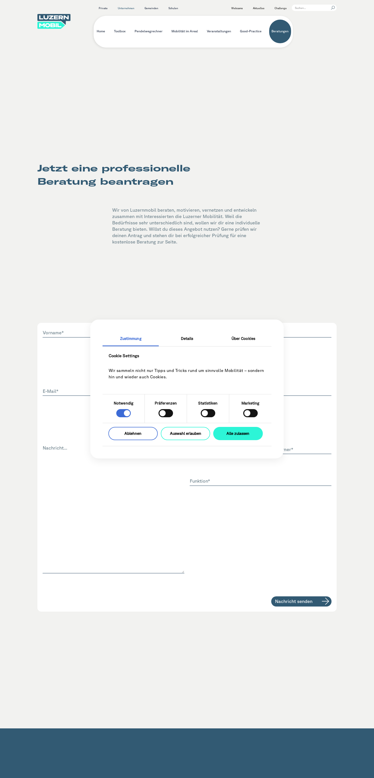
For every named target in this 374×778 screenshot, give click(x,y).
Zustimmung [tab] (130, 338)
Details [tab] (187, 338)
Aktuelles (258, 8)
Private (103, 8)
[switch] (166, 413)
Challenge (281, 8)
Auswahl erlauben (185, 433)
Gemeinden (151, 8)
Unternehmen (126, 8)
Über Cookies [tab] (243, 338)
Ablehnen (132, 433)
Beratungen (280, 31)
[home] (53, 20)
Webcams (237, 8)
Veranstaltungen (219, 31)
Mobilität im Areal (184, 31)
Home (101, 31)
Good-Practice (251, 31)
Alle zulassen (237, 433)
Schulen (173, 8)
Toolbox (120, 31)
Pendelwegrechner (149, 31)
